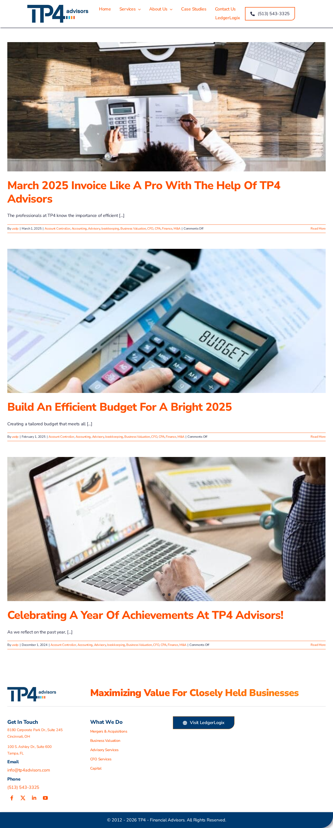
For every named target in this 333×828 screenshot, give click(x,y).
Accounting (79, 228)
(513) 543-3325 (23, 787)
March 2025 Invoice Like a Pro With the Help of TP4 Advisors (143, 192)
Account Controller (57, 228)
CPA (158, 228)
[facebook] (11, 798)
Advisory (94, 228)
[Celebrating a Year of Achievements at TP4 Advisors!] (166, 529)
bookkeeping (110, 228)
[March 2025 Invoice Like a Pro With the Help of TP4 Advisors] (166, 106)
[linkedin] (34, 798)
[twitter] (23, 798)
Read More (318, 228)
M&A (177, 228)
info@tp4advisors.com (28, 770)
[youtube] (45, 798)
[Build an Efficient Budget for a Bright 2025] (166, 321)
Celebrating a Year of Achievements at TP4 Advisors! (145, 615)
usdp (15, 228)
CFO (150, 228)
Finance (167, 228)
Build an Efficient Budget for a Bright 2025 (119, 407)
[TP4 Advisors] (57, 7)
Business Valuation (133, 228)
